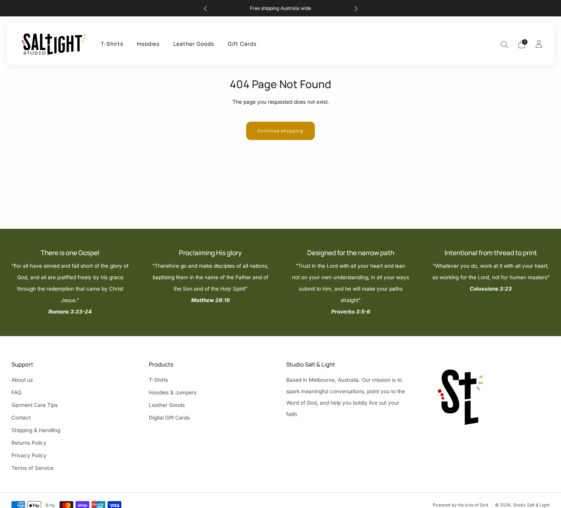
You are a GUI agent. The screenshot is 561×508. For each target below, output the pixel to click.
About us (22, 380)
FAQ (16, 392)
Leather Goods (193, 43)
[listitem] (281, 8)
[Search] (504, 44)
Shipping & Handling (35, 430)
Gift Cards (242, 43)
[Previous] (205, 8)
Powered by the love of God (460, 505)
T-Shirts (112, 43)
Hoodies (148, 43)
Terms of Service (32, 468)
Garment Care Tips (34, 405)
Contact (21, 418)
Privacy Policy (29, 455)
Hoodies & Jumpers (173, 392)
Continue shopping (280, 130)
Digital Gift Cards (169, 418)
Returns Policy (29, 443)
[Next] (356, 8)
